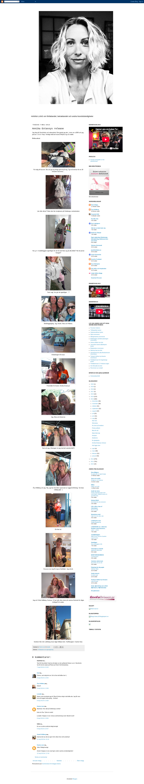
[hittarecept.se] (93, 608)
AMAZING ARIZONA (96, 550)
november (95, 403)
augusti (94, 411)
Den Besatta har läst (96, 366)
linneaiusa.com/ (95, 514)
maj (93, 418)
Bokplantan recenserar (97, 348)
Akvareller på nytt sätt (96, 562)
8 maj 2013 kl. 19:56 (42, 718)
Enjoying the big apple (97, 567)
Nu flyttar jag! (94, 575)
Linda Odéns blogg (96, 273)
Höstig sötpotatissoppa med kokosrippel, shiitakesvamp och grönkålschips (99, 494)
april (93, 448)
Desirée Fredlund (96, 259)
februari (94, 453)
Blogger (75, 779)
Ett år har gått (94, 509)
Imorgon (94, 435)
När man (94, 420)
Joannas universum (97, 561)
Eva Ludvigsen (95, 223)
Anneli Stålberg (41, 734)
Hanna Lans (40, 706)
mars (93, 451)
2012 (92, 459)
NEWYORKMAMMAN (97, 555)
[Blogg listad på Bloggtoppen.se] (98, 616)
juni (93, 416)
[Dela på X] (59, 647)
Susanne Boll (95, 214)
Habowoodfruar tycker (96, 332)
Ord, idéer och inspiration (98, 268)
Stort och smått (95, 478)
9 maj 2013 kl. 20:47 (42, 728)
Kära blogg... (95, 205)
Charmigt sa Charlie (97, 548)
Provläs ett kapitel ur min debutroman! (97, 160)
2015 (92, 394)
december (95, 401)
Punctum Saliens (95, 328)
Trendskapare (94, 556)
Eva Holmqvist (95, 264)
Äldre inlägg (80, 760)
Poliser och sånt (95, 486)
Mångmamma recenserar (97, 336)
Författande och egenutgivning (45, 649)
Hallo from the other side (97, 516)
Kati (38, 673)
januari (94, 456)
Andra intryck (95, 573)
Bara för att (95, 430)
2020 (92, 384)
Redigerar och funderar (97, 480)
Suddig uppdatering (96, 522)
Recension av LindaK (96, 368)
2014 (92, 396)
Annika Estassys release (99, 443)
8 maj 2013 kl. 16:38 (42, 700)
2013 (92, 399)
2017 (92, 391)
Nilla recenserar (95, 334)
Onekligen (94, 542)
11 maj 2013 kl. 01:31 (43, 739)
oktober (94, 406)
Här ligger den (96, 445)
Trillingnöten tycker (95, 330)
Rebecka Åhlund (96, 232)
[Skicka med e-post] (55, 647)
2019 (92, 386)
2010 (92, 464)
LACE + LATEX (95, 530)
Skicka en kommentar (41, 757)
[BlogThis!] (57, 647)
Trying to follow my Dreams (99, 579)
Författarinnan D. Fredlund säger (99, 363)
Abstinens (95, 438)
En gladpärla (95, 440)
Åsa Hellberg (41, 683)
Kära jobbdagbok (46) (96, 544)
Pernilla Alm (94, 219)
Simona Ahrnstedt (96, 245)
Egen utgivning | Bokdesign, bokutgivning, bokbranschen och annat (99, 239)
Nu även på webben (98, 425)
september (95, 408)
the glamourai (95, 590)
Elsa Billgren (95, 472)
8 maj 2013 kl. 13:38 (42, 688)
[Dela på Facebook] (61, 647)
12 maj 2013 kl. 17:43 (43, 753)
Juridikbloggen (95, 535)
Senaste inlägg (37, 760)
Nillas (92, 485)
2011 (92, 461)
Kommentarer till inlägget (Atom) (51, 764)
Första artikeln (96, 428)
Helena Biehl (95, 500)
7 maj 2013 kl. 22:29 (42, 667)
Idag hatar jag (96, 433)
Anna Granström (96, 254)
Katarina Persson (96, 278)
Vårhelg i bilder (95, 569)
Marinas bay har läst (96, 350)
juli (93, 413)
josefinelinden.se (96, 250)
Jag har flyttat (94, 581)
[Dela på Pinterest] (63, 647)
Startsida (59, 760)
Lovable (39, 694)
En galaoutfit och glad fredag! (98, 474)
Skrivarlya (95, 423)
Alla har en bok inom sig (98, 228)
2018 (92, 389)
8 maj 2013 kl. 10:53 (42, 678)
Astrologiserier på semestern (98, 502)
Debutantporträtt (95, 376)
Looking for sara (96, 520)
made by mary (95, 491)
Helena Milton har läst (96, 342)
